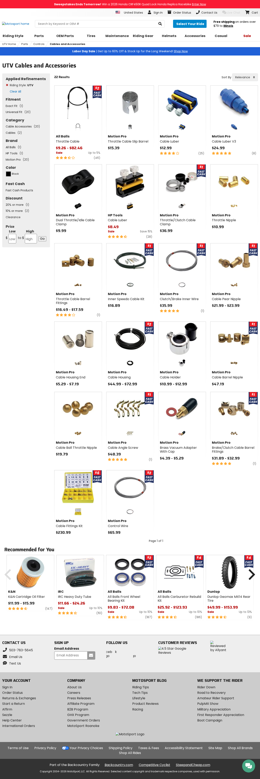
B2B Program (77, 709)
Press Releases (79, 698)
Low (11, 234)
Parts (24, 44)
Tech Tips (140, 692)
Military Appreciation (214, 709)
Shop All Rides (130, 753)
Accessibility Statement (184, 748)
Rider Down (206, 687)
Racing (137, 709)
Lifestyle (138, 698)
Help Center (12, 720)
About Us (74, 687)
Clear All (15, 91)
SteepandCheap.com (193, 765)
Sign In (7, 687)
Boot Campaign (209, 720)
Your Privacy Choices (86, 748)
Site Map (215, 748)
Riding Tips (140, 687)
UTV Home (9, 44)
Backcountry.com (119, 765)
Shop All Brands (240, 748)
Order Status (12, 692)
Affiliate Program (80, 703)
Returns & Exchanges (19, 698)
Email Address (66, 649)
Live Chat (233, 13)
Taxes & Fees (148, 748)
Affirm (7, 709)
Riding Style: (21, 85)
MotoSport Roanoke (83, 725)
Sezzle (7, 715)
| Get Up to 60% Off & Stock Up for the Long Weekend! (130, 51)
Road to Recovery (211, 692)
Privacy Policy (45, 748)
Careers (73, 692)
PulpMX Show (207, 703)
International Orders (18, 725)
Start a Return (13, 703)
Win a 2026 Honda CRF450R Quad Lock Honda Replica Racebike (130, 4)
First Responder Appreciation (220, 715)
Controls (38, 44)
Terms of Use (18, 748)
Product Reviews (145, 703)
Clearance (13, 217)
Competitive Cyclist (154, 765)
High (26, 234)
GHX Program (78, 715)
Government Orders (83, 720)
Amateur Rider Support (215, 698)
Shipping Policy (120, 748)
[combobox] (245, 77)
